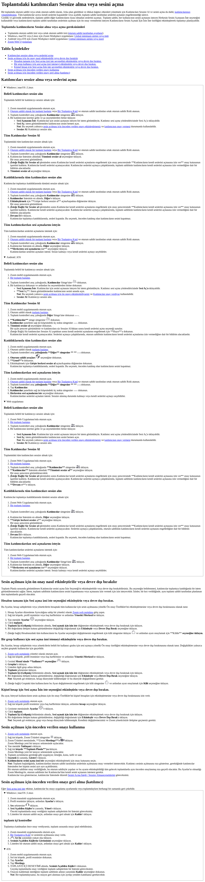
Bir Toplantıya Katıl (67, 111)
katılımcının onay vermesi (117, 126)
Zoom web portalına (83, 612)
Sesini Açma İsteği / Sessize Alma (85, 775)
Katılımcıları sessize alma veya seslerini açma (30, 55)
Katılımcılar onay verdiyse (106, 294)
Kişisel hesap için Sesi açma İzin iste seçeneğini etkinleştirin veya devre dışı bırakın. (56, 67)
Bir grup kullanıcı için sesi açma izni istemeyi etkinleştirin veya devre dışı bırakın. (55, 64)
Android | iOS (14, 257)
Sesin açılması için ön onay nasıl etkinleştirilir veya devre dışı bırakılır (43, 58)
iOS (9, 849)
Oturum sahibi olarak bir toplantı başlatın (30, 111)
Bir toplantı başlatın (20, 278)
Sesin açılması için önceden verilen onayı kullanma (33, 69)
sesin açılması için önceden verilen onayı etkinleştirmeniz (72, 126)
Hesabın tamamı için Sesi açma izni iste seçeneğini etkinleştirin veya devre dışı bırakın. (58, 61)
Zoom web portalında (18, 653)
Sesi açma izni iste (16, 788)
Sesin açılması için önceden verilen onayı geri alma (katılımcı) (39, 72)
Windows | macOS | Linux (20, 87)
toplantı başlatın (40, 312)
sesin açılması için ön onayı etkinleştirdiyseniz (66, 294)
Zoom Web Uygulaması (20, 41)
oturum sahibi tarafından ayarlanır (85, 33)
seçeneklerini (108, 775)
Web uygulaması (15, 401)
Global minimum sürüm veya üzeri (86, 39)
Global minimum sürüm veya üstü (91, 36)
